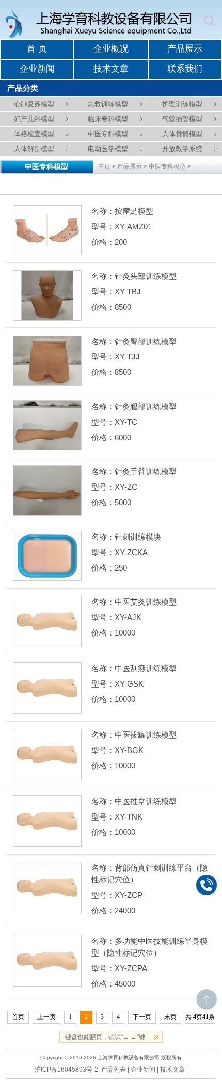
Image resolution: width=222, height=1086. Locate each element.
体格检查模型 (34, 134)
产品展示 (184, 49)
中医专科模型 (108, 134)
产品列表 (113, 1069)
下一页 (142, 1017)
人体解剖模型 (34, 149)
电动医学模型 (108, 149)
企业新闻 (37, 69)
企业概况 (111, 49)
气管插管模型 (182, 119)
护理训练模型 (182, 104)
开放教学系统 (182, 149)
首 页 (37, 49)
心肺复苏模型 (34, 104)
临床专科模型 (108, 119)
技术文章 (111, 69)
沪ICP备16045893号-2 (66, 1069)
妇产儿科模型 (34, 119)
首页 (18, 1017)
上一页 (46, 1017)
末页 (170, 1017)
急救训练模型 (108, 104)
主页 (104, 166)
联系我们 (184, 69)
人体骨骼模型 (182, 134)
